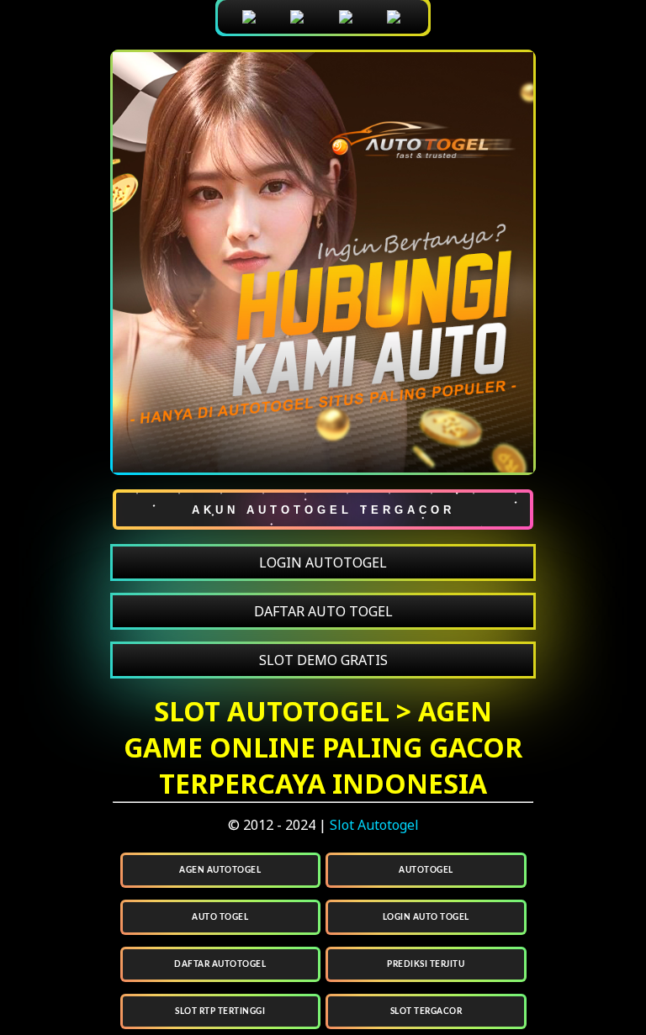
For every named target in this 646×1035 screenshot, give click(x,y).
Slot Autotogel (374, 825)
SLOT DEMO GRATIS (323, 660)
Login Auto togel (426, 917)
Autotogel (426, 870)
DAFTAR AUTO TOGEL (323, 611)
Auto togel (220, 917)
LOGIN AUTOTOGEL (323, 562)
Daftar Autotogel (220, 964)
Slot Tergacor (426, 1011)
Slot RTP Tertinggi (220, 1011)
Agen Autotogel (220, 870)
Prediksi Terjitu (425, 964)
